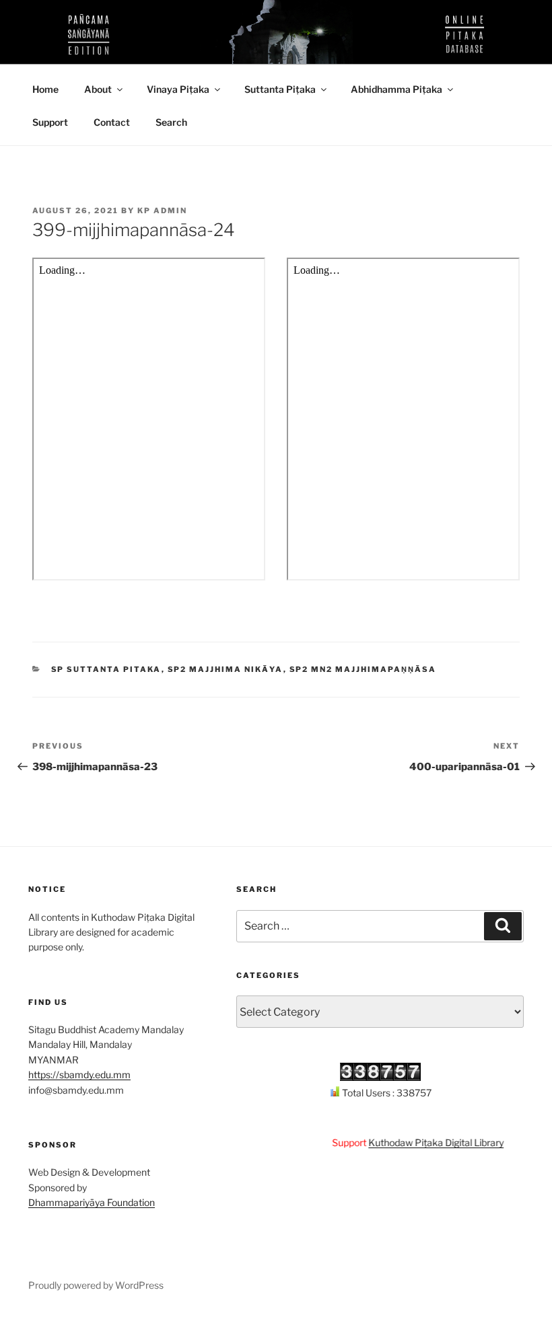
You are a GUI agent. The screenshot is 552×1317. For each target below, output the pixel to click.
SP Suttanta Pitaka (106, 669)
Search (171, 122)
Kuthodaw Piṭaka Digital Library (425, 1142)
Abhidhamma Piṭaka (396, 89)
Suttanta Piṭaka (280, 89)
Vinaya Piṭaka (178, 89)
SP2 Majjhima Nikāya (225, 669)
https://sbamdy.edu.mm (79, 1074)
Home (45, 89)
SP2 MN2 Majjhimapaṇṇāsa (363, 669)
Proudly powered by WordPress (96, 1285)
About (98, 89)
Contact (112, 122)
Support (50, 122)
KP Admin (162, 210)
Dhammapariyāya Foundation (91, 1202)
